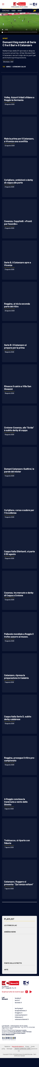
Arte (6, 969)
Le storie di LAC (10, 925)
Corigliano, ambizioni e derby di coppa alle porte (18, 181)
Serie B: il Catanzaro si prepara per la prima (15, 346)
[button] (34, 11)
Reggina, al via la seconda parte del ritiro (17, 305)
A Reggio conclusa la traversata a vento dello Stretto (16, 802)
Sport (20, 11)
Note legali (9, 1048)
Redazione (7, 1046)
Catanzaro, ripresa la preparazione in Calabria (16, 676)
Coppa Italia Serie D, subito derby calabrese (17, 718)
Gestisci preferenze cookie (22, 1048)
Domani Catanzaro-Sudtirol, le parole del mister (19, 470)
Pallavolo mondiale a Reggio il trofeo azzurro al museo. (18, 635)
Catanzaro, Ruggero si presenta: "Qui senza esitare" (18, 883)
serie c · (9, 67)
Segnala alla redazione (18, 1046)
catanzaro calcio (19, 67)
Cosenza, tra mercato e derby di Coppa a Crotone (18, 594)
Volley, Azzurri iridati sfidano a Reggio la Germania (19, 98)
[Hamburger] (3, 4)
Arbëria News (10, 932)
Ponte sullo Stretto (13, 963)
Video (13, 11)
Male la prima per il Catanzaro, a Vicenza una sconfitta (19, 140)
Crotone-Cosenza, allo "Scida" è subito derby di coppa (19, 429)
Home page (5, 11)
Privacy (27, 1046)
